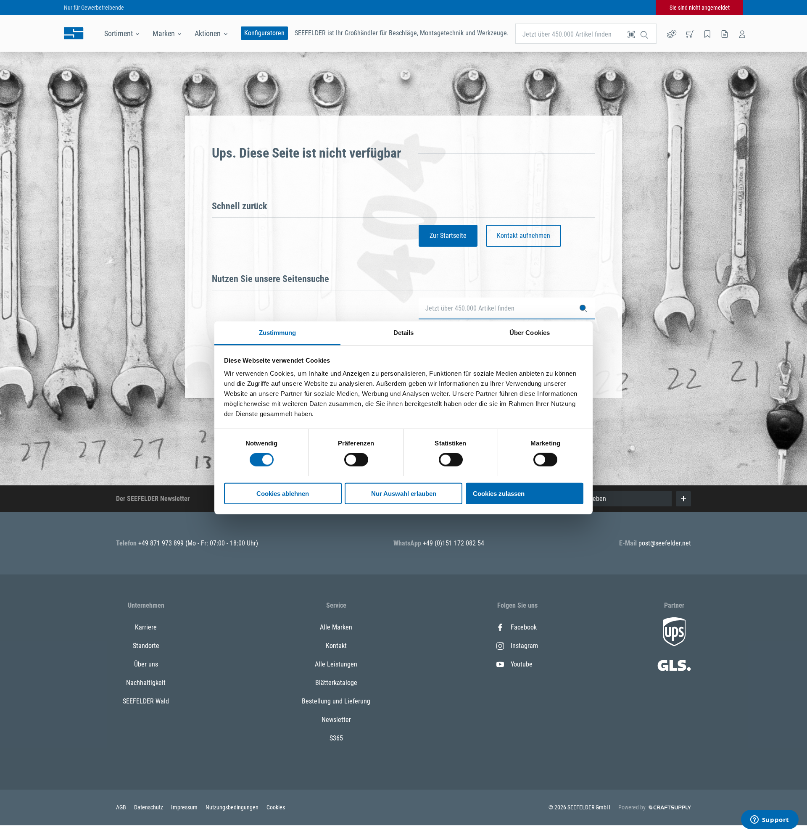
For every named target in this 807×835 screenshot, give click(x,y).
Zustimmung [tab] (277, 332)
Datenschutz (149, 807)
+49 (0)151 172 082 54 (453, 543)
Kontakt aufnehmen (523, 236)
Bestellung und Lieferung (336, 701)
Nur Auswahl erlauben (403, 493)
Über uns (146, 664)
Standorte (146, 646)
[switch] (356, 459)
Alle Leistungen (336, 664)
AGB (121, 807)
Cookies (275, 807)
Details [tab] (403, 332)
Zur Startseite (448, 236)
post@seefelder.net (664, 543)
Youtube (522, 664)
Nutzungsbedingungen (233, 807)
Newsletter (336, 720)
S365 (336, 738)
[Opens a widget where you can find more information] (770, 820)
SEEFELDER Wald (146, 701)
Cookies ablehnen (282, 493)
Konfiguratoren (264, 33)
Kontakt (336, 646)
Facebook (524, 627)
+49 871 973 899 (161, 543)
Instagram (524, 646)
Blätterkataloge (336, 683)
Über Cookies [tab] (529, 332)
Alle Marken (336, 627)
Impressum (185, 807)
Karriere (146, 627)
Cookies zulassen (499, 493)
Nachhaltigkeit (146, 683)
